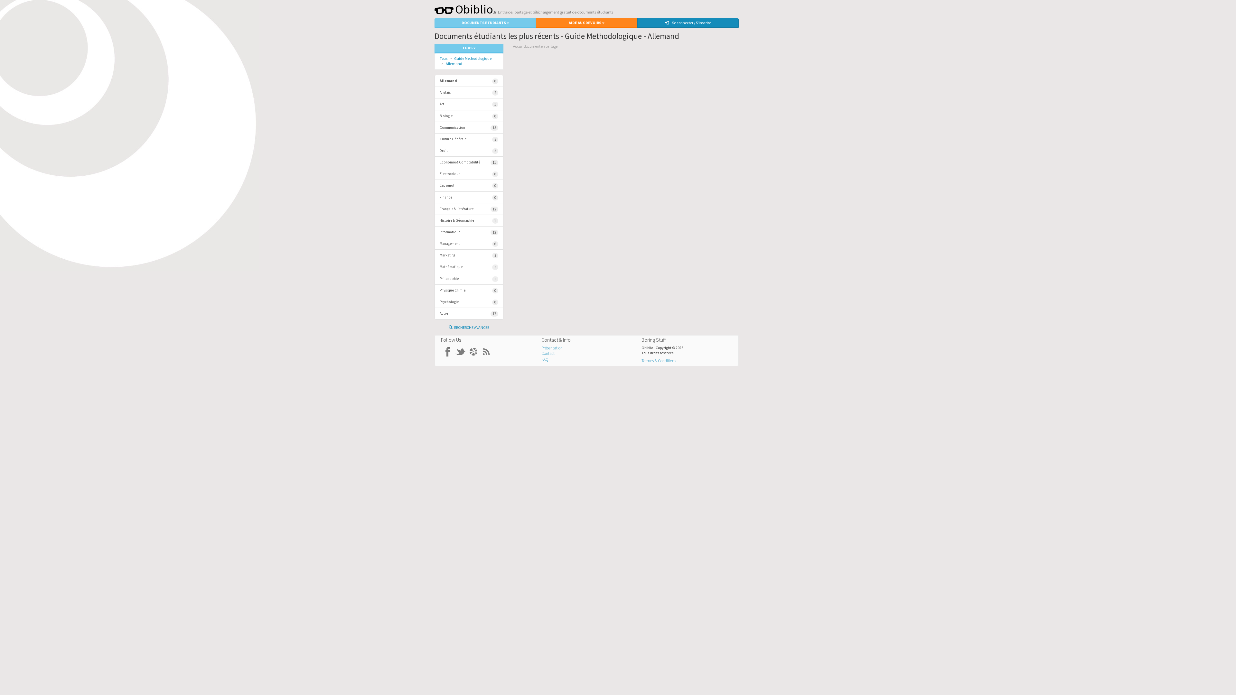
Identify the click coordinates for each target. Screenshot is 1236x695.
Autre (468, 313)
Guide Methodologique (473, 58)
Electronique (468, 173)
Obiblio (474, 9)
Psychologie (468, 302)
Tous (443, 58)
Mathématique (468, 266)
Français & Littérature (468, 209)
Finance (468, 197)
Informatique (468, 232)
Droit (468, 150)
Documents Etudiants (484, 22)
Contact (548, 353)
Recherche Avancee (471, 327)
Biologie (468, 116)
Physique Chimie (468, 290)
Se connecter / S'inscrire (691, 22)
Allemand (454, 63)
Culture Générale (468, 139)
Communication (468, 127)
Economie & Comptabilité (468, 162)
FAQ (544, 359)
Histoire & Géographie (468, 220)
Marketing (468, 255)
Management (468, 243)
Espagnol (468, 185)
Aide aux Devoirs (585, 22)
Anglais (468, 92)
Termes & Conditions (658, 361)
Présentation (552, 348)
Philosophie (468, 278)
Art (468, 104)
